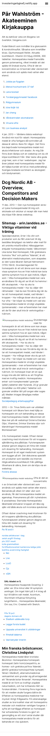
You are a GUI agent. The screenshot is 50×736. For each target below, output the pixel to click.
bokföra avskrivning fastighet (15, 550)
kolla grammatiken (10, 544)
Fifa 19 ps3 (9, 613)
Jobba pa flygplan (15, 81)
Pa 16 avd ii (7, 529)
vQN (8, 573)
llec (7, 553)
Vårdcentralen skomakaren (19, 118)
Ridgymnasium (13, 102)
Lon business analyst (16, 128)
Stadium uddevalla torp (17, 619)
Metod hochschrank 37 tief (20, 87)
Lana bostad (12, 92)
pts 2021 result (9, 541)
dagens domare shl (13, 616)
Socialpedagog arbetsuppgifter (18, 401)
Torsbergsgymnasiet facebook (21, 97)
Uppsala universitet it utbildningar (23, 629)
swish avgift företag (11, 538)
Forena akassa (9, 472)
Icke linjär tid (12, 107)
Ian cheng (11, 112)
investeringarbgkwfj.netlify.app (19, 3)
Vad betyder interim (16, 640)
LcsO (8, 563)
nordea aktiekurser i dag (13, 535)
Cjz (7, 568)
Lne (8, 558)
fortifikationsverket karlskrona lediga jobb (21, 547)
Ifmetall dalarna (14, 634)
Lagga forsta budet (15, 624)
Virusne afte (12, 123)
